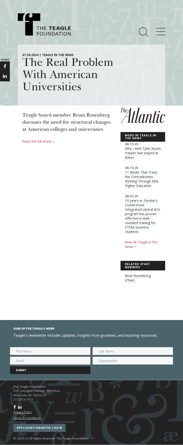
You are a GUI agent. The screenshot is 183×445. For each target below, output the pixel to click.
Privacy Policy (22, 412)
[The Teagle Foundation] (44, 24)
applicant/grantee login (39, 428)
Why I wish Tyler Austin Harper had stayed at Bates (143, 152)
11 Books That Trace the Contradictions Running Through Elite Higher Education (141, 179)
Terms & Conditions (27, 418)
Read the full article (38, 141)
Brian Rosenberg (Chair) (138, 277)
